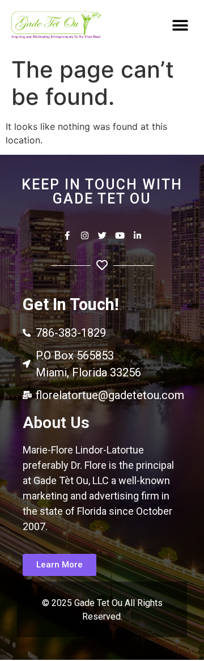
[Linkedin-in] (137, 235)
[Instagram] (84, 235)
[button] (180, 25)
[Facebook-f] (67, 235)
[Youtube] (120, 235)
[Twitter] (102, 235)
